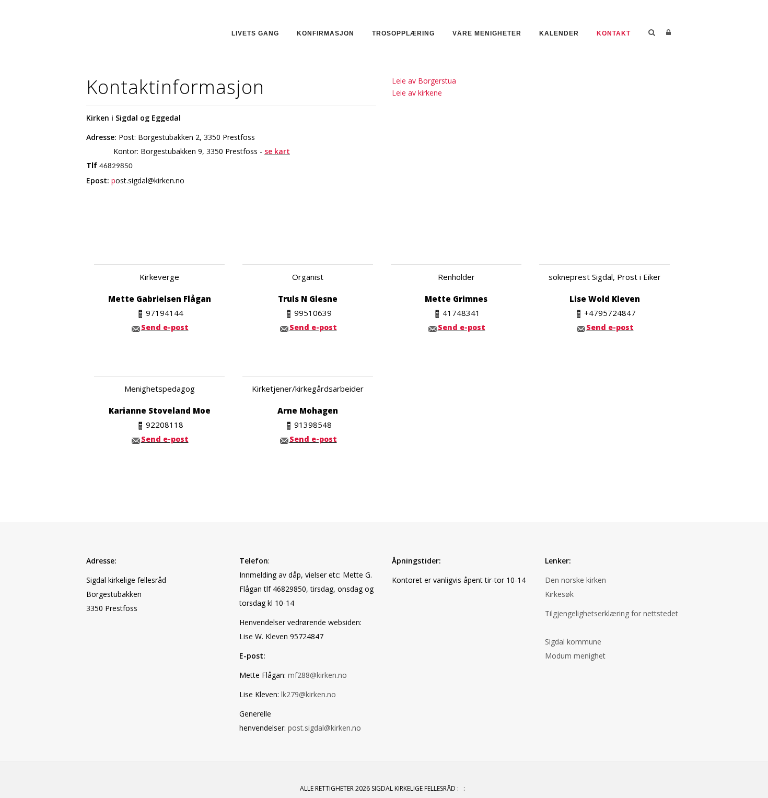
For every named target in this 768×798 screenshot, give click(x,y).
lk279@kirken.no (308, 694)
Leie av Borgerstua (424, 81)
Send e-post (165, 327)
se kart (277, 151)
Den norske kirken (575, 580)
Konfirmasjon (325, 33)
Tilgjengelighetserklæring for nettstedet (611, 613)
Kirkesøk (559, 594)
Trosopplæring (403, 33)
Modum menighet (575, 656)
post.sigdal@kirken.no (324, 728)
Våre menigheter (486, 33)
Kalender (559, 33)
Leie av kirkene (417, 93)
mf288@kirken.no (317, 675)
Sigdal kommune (573, 642)
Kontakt (614, 33)
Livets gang (255, 33)
